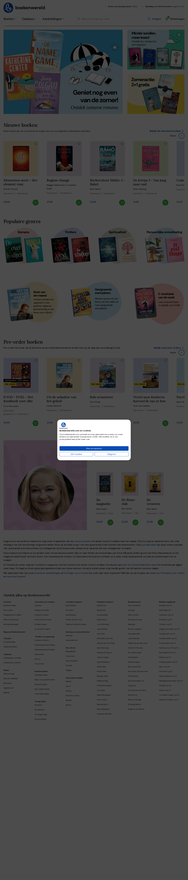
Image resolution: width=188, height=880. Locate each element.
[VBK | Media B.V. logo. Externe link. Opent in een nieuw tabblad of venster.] (63, 425)
